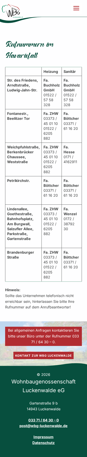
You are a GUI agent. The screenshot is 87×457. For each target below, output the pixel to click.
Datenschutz (43, 442)
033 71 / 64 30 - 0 (43, 420)
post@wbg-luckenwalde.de (43, 425)
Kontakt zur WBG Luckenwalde (43, 355)
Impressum (43, 437)
